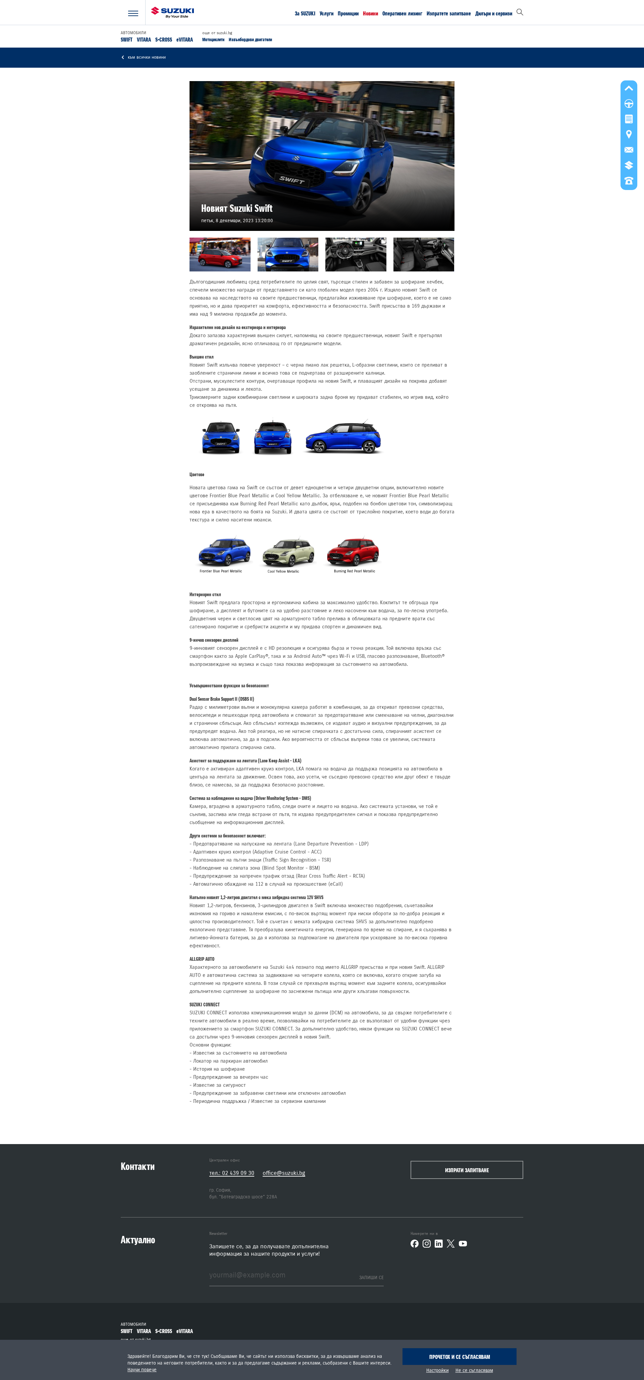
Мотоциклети (213, 40)
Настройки (437, 1370)
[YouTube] (463, 1244)
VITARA (144, 39)
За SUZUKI (305, 13)
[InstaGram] (427, 1244)
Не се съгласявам (474, 1370)
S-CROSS (163, 39)
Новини (370, 13)
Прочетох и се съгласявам (459, 1357)
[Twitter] (451, 1244)
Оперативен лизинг (402, 13)
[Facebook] (415, 1244)
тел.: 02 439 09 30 (231, 1173)
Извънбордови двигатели (250, 40)
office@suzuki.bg (284, 1173)
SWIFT (126, 39)
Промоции (348, 13)
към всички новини (146, 57)
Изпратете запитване (449, 13)
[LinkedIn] (439, 1244)
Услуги (326, 13)
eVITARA (184, 39)
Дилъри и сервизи (493, 13)
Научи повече (142, 1370)
